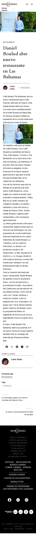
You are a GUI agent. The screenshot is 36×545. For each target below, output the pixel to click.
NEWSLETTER (17, 482)
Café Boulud (7, 386)
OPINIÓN (27, 467)
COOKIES (29, 529)
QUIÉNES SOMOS (17, 474)
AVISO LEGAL (9, 529)
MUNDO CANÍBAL (18, 465)
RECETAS (18, 470)
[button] (31, 4)
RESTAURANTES (23, 462)
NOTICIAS (9, 462)
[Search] (27, 4)
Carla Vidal (16, 359)
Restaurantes (9, 42)
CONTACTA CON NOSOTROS (17, 478)
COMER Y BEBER (13, 467)
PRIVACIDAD (19, 529)
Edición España (4, 9)
